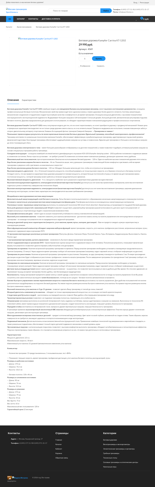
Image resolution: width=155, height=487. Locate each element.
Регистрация (144, 3)
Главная (58, 440)
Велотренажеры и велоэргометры (116, 444)
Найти (106, 11)
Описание (13, 99)
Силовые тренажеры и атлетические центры (120, 462)
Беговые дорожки (110, 440)
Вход (135, 3)
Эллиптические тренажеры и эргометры (119, 449)
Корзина (58, 453)
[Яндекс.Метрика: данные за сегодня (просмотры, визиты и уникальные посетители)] (20, 477)
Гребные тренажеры (111, 453)
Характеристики (29, 100)
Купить (99, 58)
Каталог (58, 444)
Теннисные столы (110, 458)
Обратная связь (61, 458)
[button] (84, 66)
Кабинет (58, 449)
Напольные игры (109, 467)
